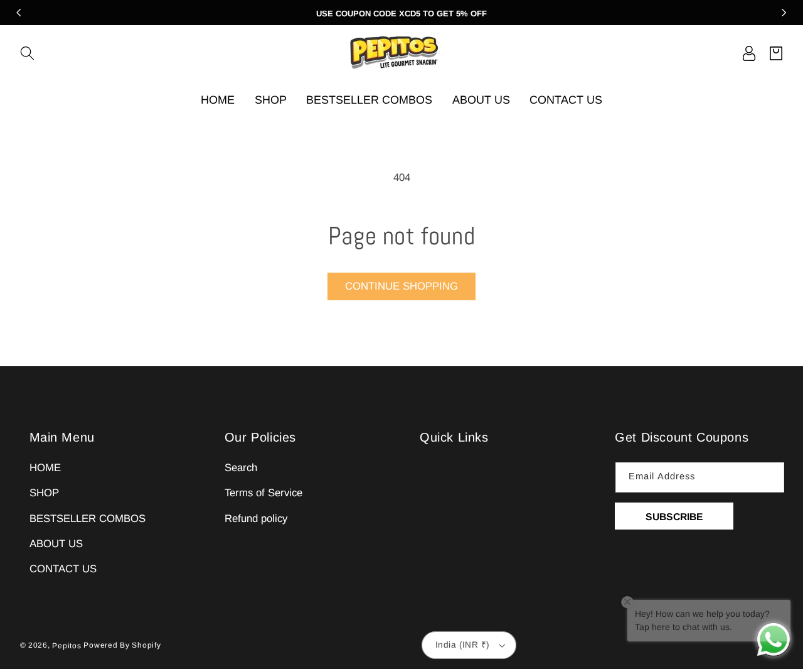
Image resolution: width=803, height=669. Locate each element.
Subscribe (674, 516)
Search (241, 468)
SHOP (44, 493)
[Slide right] (784, 12)
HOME (45, 468)
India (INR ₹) (462, 645)
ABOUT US (56, 544)
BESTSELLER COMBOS (87, 519)
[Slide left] (18, 12)
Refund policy (256, 519)
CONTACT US (63, 569)
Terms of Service (263, 493)
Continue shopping (401, 286)
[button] (27, 53)
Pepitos (66, 645)
